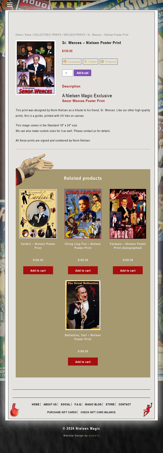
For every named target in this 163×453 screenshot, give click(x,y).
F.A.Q (78, 404)
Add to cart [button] (38, 270)
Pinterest (110, 62)
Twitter (92, 62)
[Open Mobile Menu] (10, 4)
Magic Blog (93, 404)
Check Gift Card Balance (98, 412)
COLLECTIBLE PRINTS (47, 34)
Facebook (74, 62)
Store (28, 34)
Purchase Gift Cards (62, 412)
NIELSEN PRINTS (74, 34)
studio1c (94, 435)
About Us (50, 404)
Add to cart (82, 73)
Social (66, 404)
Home (19, 34)
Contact (125, 404)
